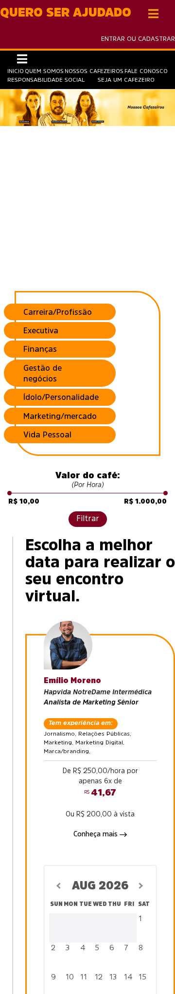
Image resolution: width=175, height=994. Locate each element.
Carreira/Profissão (57, 312)
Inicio (15, 71)
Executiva (40, 330)
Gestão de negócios (42, 373)
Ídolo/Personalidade (61, 397)
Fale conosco (146, 71)
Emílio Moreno (72, 680)
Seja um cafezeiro (126, 80)
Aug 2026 (100, 885)
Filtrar (87, 518)
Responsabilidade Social (46, 80)
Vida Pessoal (47, 434)
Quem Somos (44, 71)
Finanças (40, 349)
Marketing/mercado (60, 416)
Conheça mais (96, 834)
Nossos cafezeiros (94, 71)
